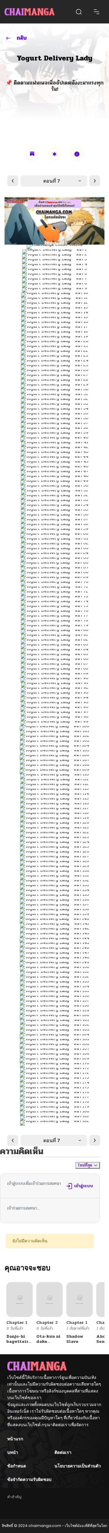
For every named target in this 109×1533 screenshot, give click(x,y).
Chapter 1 (17, 1322)
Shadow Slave (74, 1339)
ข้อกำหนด (16, 1466)
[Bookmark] (32, 154)
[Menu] (96, 11)
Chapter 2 (47, 1322)
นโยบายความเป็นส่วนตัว (77, 1466)
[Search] (78, 12)
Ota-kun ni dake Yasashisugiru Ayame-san (52, 1344)
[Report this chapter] (77, 154)
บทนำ (12, 1452)
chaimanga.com (44, 1525)
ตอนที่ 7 (51, 181)
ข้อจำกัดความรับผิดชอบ (29, 1479)
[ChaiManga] (29, 12)
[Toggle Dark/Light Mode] (54, 154)
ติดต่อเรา (62, 1452)
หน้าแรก (15, 1439)
